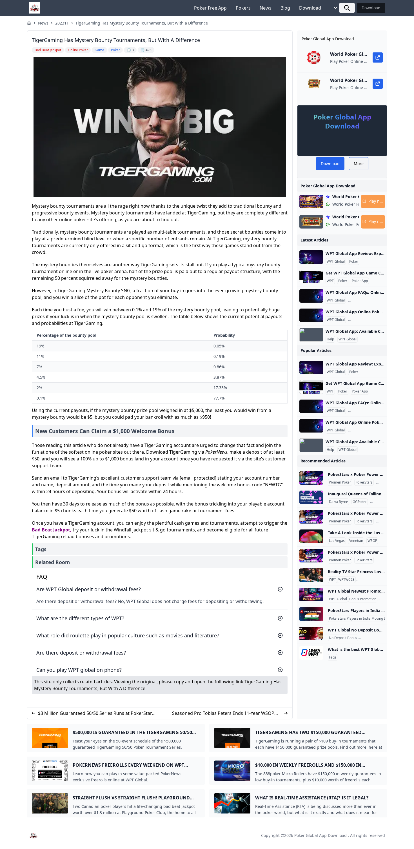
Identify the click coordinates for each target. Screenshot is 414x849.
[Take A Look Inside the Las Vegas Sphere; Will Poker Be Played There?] (311, 536)
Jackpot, (62, 530)
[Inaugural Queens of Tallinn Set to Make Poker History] (311, 497)
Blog (285, 8)
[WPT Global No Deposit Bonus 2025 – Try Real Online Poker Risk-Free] (311, 633)
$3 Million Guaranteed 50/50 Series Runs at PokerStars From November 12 (96, 713)
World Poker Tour (370, 579)
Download (310, 8)
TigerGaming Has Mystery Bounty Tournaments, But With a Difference (141, 23)
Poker (353, 261)
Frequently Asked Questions (371, 300)
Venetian (356, 540)
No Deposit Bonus (343, 638)
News (265, 8)
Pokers (243, 8)
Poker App (360, 281)
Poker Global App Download (320, 835)
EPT (380, 482)
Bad (36, 530)
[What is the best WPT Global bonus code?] (311, 653)
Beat (47, 530)
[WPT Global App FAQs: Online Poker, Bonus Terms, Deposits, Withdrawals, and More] (311, 296)
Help (330, 339)
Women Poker (340, 482)
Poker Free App (210, 8)
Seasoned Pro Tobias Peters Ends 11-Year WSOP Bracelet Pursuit (223, 713)
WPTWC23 (346, 579)
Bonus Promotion (362, 599)
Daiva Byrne (338, 502)
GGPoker (360, 502)
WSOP (372, 540)
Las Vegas (337, 540)
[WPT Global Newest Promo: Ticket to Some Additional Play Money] (311, 594)
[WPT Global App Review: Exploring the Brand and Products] (311, 257)
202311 (62, 23)
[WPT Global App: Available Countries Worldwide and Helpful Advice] (311, 335)
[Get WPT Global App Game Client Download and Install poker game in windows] (311, 276)
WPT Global (336, 261)
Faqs (332, 657)
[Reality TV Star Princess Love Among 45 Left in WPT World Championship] (311, 575)
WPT (330, 281)
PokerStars (364, 482)
